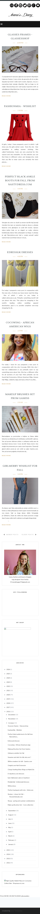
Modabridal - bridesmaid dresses (18, 782)
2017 (8, 707)
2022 (8, 686)
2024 (8, 678)
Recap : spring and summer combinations (21, 801)
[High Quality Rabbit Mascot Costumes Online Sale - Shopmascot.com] (20, 883)
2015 (8, 850)
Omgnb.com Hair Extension (17, 765)
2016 (8, 711)
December (11, 714)
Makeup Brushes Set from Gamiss (19, 749)
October (11, 723)
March (10, 836)
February (11, 840)
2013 (8, 858)
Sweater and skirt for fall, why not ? (19, 757)
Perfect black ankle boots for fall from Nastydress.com (20, 180)
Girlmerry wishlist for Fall (16, 753)
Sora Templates (16, 911)
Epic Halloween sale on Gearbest (19, 778)
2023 (8, 682)
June (10, 823)
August (11, 815)
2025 (8, 674)
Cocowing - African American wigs (19, 745)
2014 (8, 854)
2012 (8, 863)
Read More (6, 96)
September (12, 810)
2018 (8, 703)
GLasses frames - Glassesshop (18, 726)
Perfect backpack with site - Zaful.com (20, 790)
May (9, 827)
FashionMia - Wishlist (20, 106)
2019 (8, 699)
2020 (8, 695)
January (11, 844)
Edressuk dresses (20, 252)
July (9, 819)
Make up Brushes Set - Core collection (20, 805)
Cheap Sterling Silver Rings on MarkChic (21, 769)
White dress (12, 786)
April (10, 832)
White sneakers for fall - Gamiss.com (20, 761)
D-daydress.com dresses (16, 774)
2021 (8, 690)
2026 (8, 669)
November (11, 719)
